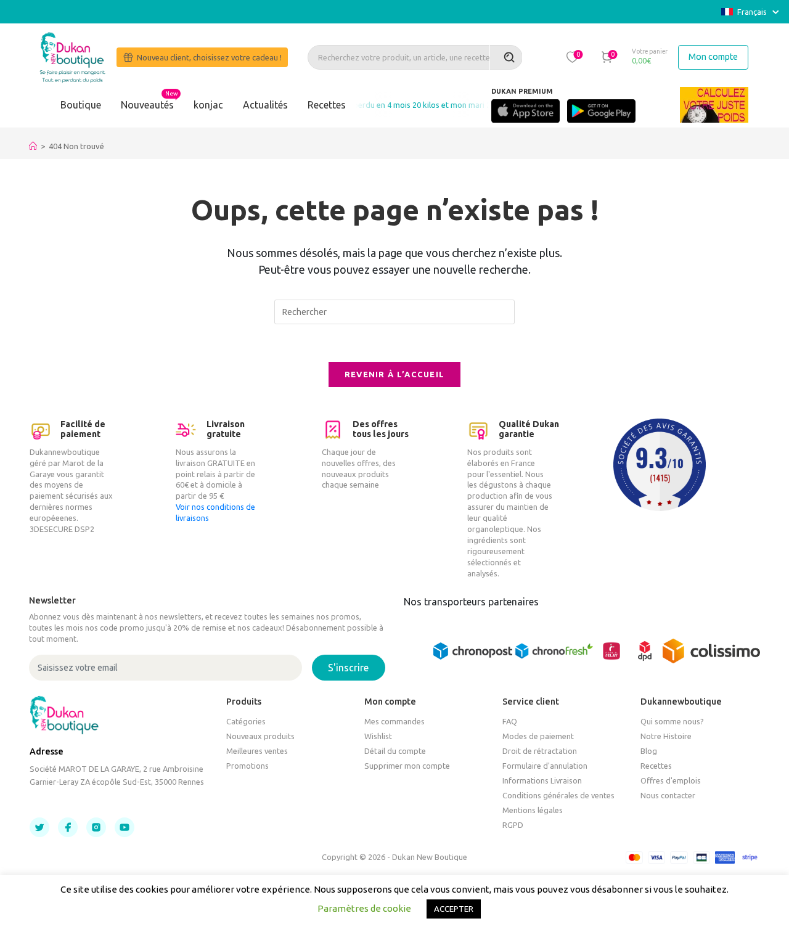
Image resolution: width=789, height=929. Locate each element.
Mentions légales (532, 810)
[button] (572, 56)
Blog (648, 751)
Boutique (80, 104)
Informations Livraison (542, 780)
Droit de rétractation (539, 751)
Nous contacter (667, 795)
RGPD (512, 825)
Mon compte (713, 57)
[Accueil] (33, 146)
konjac (208, 104)
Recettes (327, 104)
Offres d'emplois (670, 780)
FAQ (509, 721)
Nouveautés (147, 104)
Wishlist (378, 736)
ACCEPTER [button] (453, 908)
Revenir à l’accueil (395, 374)
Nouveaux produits (260, 736)
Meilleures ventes (257, 751)
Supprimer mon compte (407, 765)
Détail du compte (395, 751)
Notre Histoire (666, 736)
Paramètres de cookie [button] (364, 908)
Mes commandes (394, 721)
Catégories (246, 721)
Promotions (247, 765)
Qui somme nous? (672, 721)
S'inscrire (348, 667)
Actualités (265, 104)
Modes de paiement (538, 736)
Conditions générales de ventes (558, 795)
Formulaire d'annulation (544, 765)
